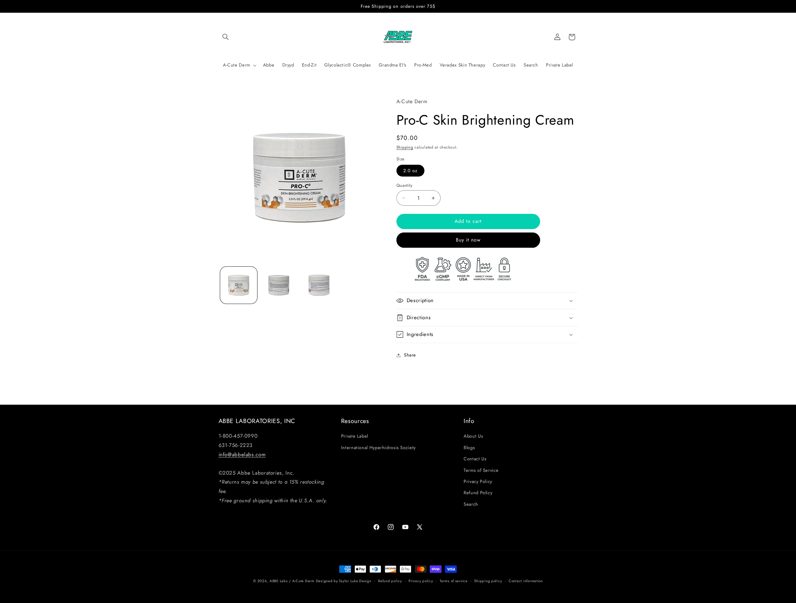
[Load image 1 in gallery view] (238, 285)
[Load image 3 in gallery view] (319, 285)
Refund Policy (478, 492)
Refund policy (390, 580)
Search (471, 504)
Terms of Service (481, 470)
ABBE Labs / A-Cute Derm (292, 580)
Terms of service (454, 580)
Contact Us (475, 458)
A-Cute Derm (236, 65)
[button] (226, 37)
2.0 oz (410, 170)
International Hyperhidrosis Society (378, 447)
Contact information (526, 580)
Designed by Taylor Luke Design (344, 580)
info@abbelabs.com (242, 454)
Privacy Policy (478, 481)
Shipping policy (488, 580)
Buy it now (468, 239)
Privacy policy (421, 580)
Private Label (354, 436)
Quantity (404, 185)
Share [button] (410, 355)
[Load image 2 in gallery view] (278, 285)
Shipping (404, 147)
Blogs (469, 447)
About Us (473, 436)
